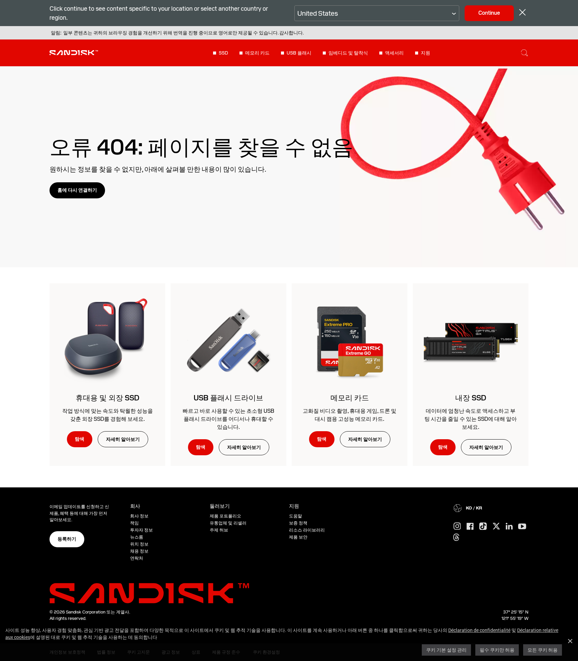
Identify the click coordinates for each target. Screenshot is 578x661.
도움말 (295, 516)
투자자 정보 (141, 530)
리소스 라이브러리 (307, 530)
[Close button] (522, 13)
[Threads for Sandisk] (456, 538)
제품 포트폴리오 (225, 516)
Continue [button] (489, 12)
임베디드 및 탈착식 (348, 53)
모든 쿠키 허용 (542, 650)
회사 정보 (139, 516)
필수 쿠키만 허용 (497, 650)
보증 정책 (298, 523)
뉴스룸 (136, 537)
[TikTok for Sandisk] (483, 526)
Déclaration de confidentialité (479, 630)
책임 (134, 523)
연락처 (136, 558)
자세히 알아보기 (123, 439)
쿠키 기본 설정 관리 (446, 650)
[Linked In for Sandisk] (509, 526)
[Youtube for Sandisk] (522, 527)
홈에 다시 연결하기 (77, 190)
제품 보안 (298, 537)
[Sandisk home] (74, 52)
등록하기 (67, 539)
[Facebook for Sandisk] (470, 527)
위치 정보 (139, 544)
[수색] (524, 53)
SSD (223, 53)
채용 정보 (139, 551)
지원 (425, 53)
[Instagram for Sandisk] (457, 526)
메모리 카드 (257, 53)
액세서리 (394, 53)
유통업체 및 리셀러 (228, 523)
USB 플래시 (299, 53)
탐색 (79, 439)
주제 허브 (219, 530)
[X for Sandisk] (496, 526)
